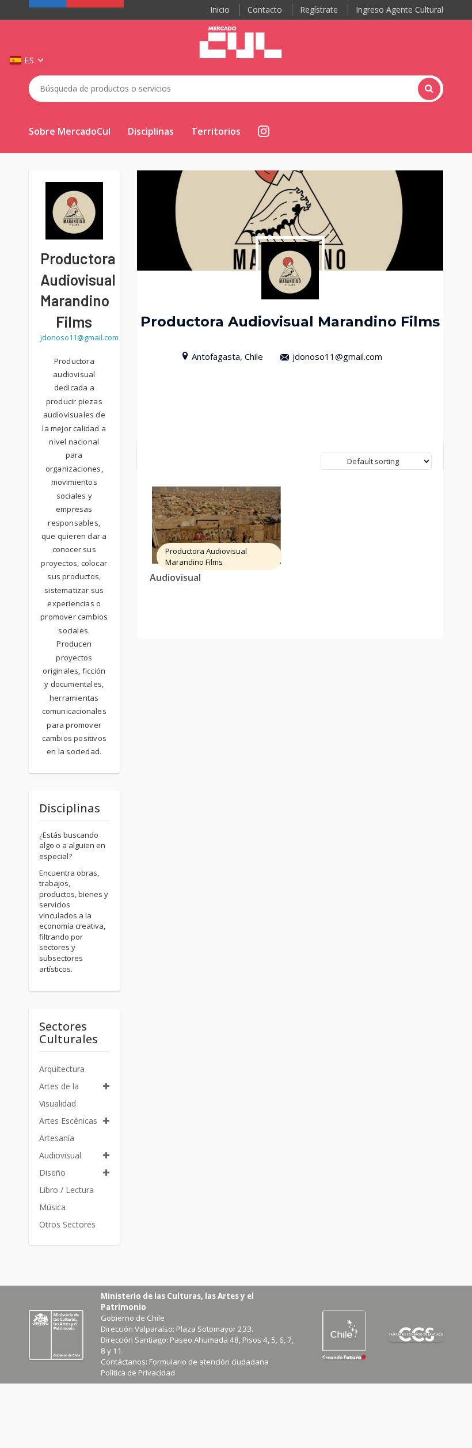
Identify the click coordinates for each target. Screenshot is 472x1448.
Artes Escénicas (68, 1120)
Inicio (220, 9)
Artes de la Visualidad (59, 1095)
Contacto (265, 9)
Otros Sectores (67, 1224)
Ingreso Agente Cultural (399, 9)
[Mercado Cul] (240, 42)
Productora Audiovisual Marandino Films (206, 556)
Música (52, 1207)
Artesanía (56, 1137)
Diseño (52, 1172)
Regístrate (319, 9)
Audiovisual (175, 577)
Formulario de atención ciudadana (209, 1361)
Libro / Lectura (66, 1189)
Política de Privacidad (138, 1372)
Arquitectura (62, 1068)
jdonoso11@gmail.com (337, 356)
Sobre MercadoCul (70, 131)
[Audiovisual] (216, 525)
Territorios (216, 131)
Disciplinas (151, 131)
